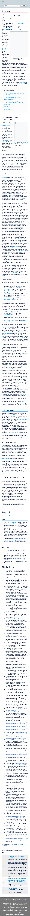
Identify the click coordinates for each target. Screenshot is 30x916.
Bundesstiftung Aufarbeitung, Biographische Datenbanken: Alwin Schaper (16, 722)
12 (11, 196)
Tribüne (16, 432)
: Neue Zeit (9, 550)
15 (8, 254)
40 (15, 450)
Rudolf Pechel (21, 239)
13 (22, 199)
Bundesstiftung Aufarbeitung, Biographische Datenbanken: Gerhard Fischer (16, 753)
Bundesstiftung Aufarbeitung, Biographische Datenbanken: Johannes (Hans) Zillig (16, 734)
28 (17, 315)
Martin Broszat (10, 618)
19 (20, 287)
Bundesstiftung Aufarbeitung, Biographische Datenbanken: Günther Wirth (16, 763)
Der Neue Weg (10, 437)
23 (26, 294)
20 (18, 288)
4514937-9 (16, 844)
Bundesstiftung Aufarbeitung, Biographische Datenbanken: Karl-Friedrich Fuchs (16, 729)
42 (5, 465)
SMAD (14, 244)
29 (19, 315)
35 (12, 368)
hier (11, 903)
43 (23, 492)
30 (17, 317)
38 (10, 418)
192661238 (4, 845)
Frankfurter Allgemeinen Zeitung (9, 415)
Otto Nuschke (23, 258)
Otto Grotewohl (18, 143)
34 (9, 358)
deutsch (19, 25)
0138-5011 (20, 29)
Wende (8, 413)
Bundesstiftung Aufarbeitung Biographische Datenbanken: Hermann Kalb (16, 725)
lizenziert (4, 58)
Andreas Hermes (15, 246)
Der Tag (4, 336)
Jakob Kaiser (21, 250)
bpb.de (17, 646)
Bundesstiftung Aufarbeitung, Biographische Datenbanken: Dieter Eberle (16, 737)
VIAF (22, 844)
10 (14, 188)
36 (18, 382)
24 (18, 297)
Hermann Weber (17, 618)
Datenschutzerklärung (18, 914)
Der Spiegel (9, 787)
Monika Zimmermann (22, 419)
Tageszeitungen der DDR (9, 515)
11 (6, 191)
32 (9, 321)
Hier (17, 903)
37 (23, 401)
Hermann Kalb (7, 290)
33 (24, 335)
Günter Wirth (7, 316)
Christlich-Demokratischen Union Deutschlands (5, 48)
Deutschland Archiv (21, 337)
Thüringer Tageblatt (20, 437)
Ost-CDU (15, 272)
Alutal (16, 889)
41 (15, 455)
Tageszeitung (21, 23)
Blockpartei (12, 326)
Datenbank (18, 688)
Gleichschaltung (5, 327)
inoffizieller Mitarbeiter (7, 506)
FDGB (9, 432)
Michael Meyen (13, 522)
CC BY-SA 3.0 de (25, 142)
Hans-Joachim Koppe (9, 299)
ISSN (7, 29)
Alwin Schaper (7, 289)
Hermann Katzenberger (6, 139)
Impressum (9, 914)
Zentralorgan (23, 82)
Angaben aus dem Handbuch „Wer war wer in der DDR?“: (16, 709)
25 (17, 311)
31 (10, 318)
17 (4, 275)
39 (2, 420)
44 (2, 507)
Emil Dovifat (11, 163)
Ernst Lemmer (20, 330)
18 (22, 286)
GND (13, 844)
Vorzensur (4, 177)
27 (13, 312)
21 (6, 291)
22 (19, 293)
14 (21, 222)
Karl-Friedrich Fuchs (8, 293)
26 (12, 312)
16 (2, 265)
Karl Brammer (7, 311)
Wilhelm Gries (16, 258)
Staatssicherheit (17, 506)
